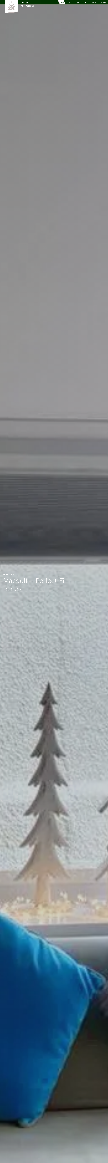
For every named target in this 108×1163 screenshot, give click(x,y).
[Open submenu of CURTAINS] (73, 2)
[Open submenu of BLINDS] (81, 2)
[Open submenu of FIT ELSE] (89, 2)
